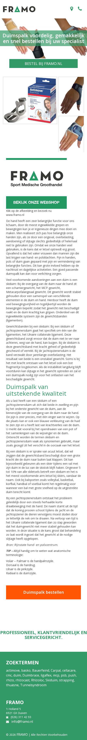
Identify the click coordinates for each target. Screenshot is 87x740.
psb (64, 675)
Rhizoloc (37, 680)
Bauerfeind (40, 670)
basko (26, 670)
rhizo (10, 680)
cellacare (68, 670)
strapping (66, 680)
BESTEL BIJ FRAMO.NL (43, 63)
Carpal (56, 670)
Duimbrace (30, 675)
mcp (56, 675)
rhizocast (23, 680)
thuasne (12, 685)
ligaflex (46, 675)
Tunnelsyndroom (33, 685)
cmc (9, 675)
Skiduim (51, 680)
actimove (13, 670)
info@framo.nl (22, 721)
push (72, 675)
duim (17, 675)
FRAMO (22, 734)
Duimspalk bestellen (43, 592)
